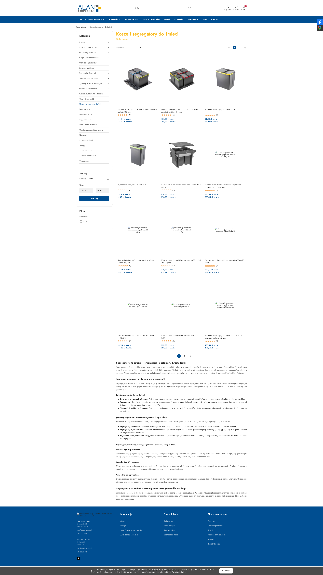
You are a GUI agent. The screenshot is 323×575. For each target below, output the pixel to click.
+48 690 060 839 (82, 552)
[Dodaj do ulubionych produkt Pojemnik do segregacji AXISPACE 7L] (155, 130)
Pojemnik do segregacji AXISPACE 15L (220, 109)
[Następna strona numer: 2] (245, 47)
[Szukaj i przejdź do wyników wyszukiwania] (189, 8)
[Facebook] (78, 558)
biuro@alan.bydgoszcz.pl (84, 530)
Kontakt (211, 539)
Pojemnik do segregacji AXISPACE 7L (132, 185)
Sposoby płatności (215, 526)
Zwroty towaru (214, 544)
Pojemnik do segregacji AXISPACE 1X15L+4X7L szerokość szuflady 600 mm (224, 337)
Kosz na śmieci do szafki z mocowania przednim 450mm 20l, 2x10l (136, 261)
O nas (122, 521)
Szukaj (94, 198)
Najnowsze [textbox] (120, 47)
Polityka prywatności (216, 535)
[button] (114, 19)
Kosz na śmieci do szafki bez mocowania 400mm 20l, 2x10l (225, 261)
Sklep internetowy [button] (217, 514)
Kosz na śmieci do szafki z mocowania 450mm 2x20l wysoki (181, 186)
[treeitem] (94, 42)
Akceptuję (226, 571)
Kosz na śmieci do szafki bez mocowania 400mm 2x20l (179, 337)
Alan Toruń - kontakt (129, 535)
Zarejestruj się (169, 530)
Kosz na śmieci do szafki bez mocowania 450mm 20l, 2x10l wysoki (181, 261)
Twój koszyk (169, 526)
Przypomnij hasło (171, 535)
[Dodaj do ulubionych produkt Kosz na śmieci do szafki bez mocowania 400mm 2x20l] (199, 281)
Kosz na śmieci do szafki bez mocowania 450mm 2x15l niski (136, 337)
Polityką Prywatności (138, 569)
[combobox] (129, 47)
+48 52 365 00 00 (82, 534)
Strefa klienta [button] (171, 514)
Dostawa (211, 521)
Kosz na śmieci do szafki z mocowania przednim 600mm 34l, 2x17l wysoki (223, 186)
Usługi (123, 526)
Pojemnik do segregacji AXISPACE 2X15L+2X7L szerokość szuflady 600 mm (180, 111)
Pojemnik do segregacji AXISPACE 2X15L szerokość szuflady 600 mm (138, 111)
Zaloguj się (168, 521)
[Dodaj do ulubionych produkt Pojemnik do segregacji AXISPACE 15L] (243, 55)
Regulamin (212, 530)
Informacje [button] (126, 514)
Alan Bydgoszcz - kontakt (131, 530)
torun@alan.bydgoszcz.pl (84, 548)
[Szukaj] (108, 179)
